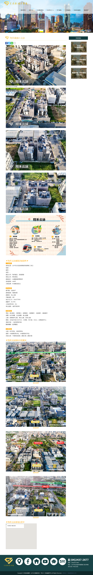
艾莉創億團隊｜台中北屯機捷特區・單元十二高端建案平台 (15, 3)
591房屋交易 (62, 561)
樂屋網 (53, 561)
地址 (19, 561)
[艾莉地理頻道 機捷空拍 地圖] (78, 73)
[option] (46, 16)
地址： (69, 564)
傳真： (69, 562)
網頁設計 (64, 573)
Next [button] (90, 16)
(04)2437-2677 (79, 559)
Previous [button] (3, 16)
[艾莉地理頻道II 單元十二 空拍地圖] (78, 60)
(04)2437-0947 (75, 562)
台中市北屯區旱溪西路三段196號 (79, 564)
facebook (28, 561)
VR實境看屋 (36, 561)
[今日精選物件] (78, 46)
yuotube (45, 561)
